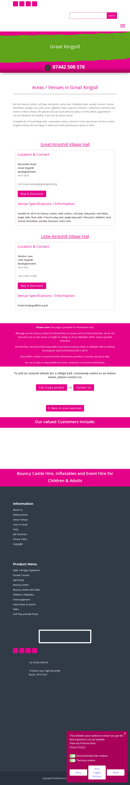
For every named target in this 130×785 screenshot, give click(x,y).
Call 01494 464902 (51, 387)
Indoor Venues (20, 519)
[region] (65, 448)
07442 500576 (40, 662)
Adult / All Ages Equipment (26, 570)
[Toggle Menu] (122, 25)
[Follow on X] (21, 3)
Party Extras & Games (24, 604)
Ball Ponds (18, 580)
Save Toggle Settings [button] (96, 772)
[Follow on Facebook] (15, 3)
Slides (16, 609)
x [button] (125, 733)
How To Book (20, 524)
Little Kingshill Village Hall (65, 236)
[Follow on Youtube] (28, 3)
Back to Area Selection (66, 408)
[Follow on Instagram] (34, 3)
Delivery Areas (20, 514)
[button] (72, 756)
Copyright (18, 543)
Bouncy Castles (21, 584)
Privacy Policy (20, 539)
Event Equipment (21, 599)
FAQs (16, 529)
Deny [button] (78, 772)
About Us (18, 509)
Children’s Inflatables (23, 594)
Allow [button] (116, 772)
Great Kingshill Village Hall (65, 144)
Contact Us (83, 387)
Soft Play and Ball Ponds (25, 614)
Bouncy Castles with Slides (26, 589)
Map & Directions (32, 193)
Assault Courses (21, 575)
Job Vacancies (20, 534)
